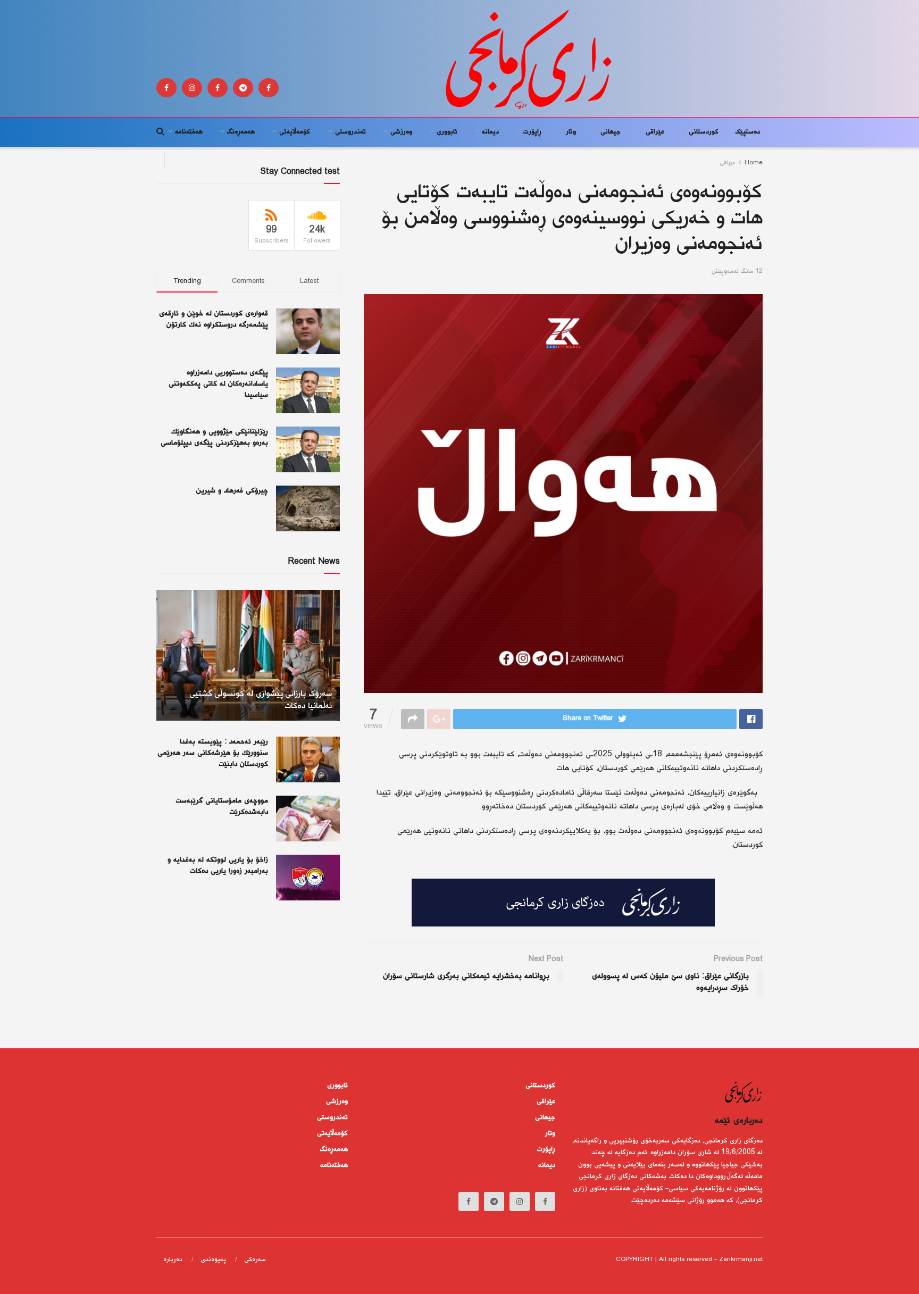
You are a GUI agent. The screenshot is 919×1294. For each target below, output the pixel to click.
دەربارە (172, 1260)
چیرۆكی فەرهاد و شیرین (232, 491)
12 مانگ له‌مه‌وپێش (737, 271)
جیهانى (610, 132)
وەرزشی (401, 132)
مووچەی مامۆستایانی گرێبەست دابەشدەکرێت (222, 806)
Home (754, 163)
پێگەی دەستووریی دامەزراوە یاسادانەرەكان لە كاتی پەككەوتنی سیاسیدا (218, 384)
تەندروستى (350, 132)
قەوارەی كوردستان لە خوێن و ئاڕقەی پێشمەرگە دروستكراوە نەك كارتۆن (213, 319)
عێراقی (655, 132)
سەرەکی (255, 1260)
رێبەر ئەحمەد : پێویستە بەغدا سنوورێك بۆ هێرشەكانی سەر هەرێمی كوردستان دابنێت (212, 753)
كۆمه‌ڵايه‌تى (294, 132)
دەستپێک (748, 132)
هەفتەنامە (189, 132)
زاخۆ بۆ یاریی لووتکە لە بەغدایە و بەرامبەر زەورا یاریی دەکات (218, 865)
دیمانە (490, 132)
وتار (571, 132)
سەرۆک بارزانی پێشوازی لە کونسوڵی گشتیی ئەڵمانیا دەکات (260, 700)
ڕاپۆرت (532, 132)
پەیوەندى (213, 1260)
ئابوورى (447, 132)
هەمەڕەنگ (241, 132)
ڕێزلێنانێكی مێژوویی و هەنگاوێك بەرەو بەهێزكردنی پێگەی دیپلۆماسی (214, 437)
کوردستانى (704, 132)
